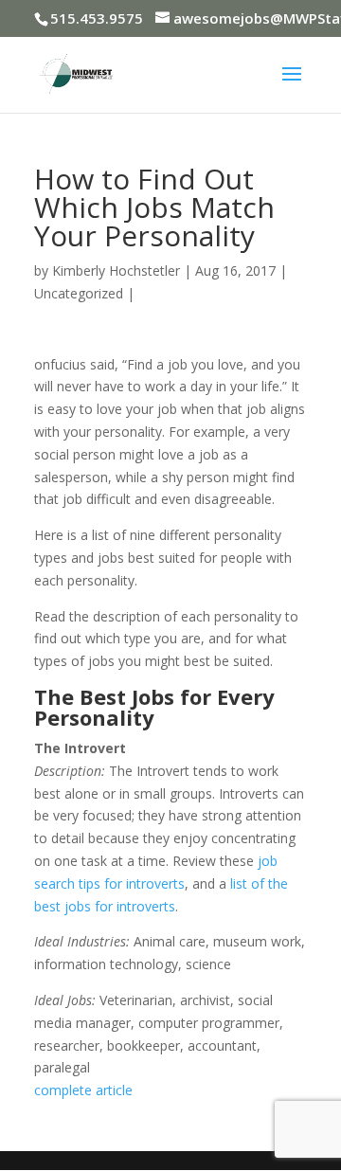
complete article (83, 1090)
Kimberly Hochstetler (116, 270)
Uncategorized (78, 293)
